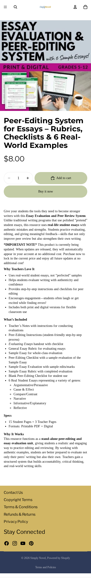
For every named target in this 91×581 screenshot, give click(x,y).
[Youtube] (23, 543)
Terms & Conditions (21, 507)
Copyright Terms (18, 500)
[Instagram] (15, 543)
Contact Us (13, 492)
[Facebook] (6, 543)
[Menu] (5, 7)
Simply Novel (38, 558)
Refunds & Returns (19, 514)
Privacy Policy (16, 521)
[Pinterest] (31, 543)
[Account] (75, 7)
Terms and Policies (45, 567)
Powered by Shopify (58, 558)
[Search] (15, 7)
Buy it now (45, 191)
